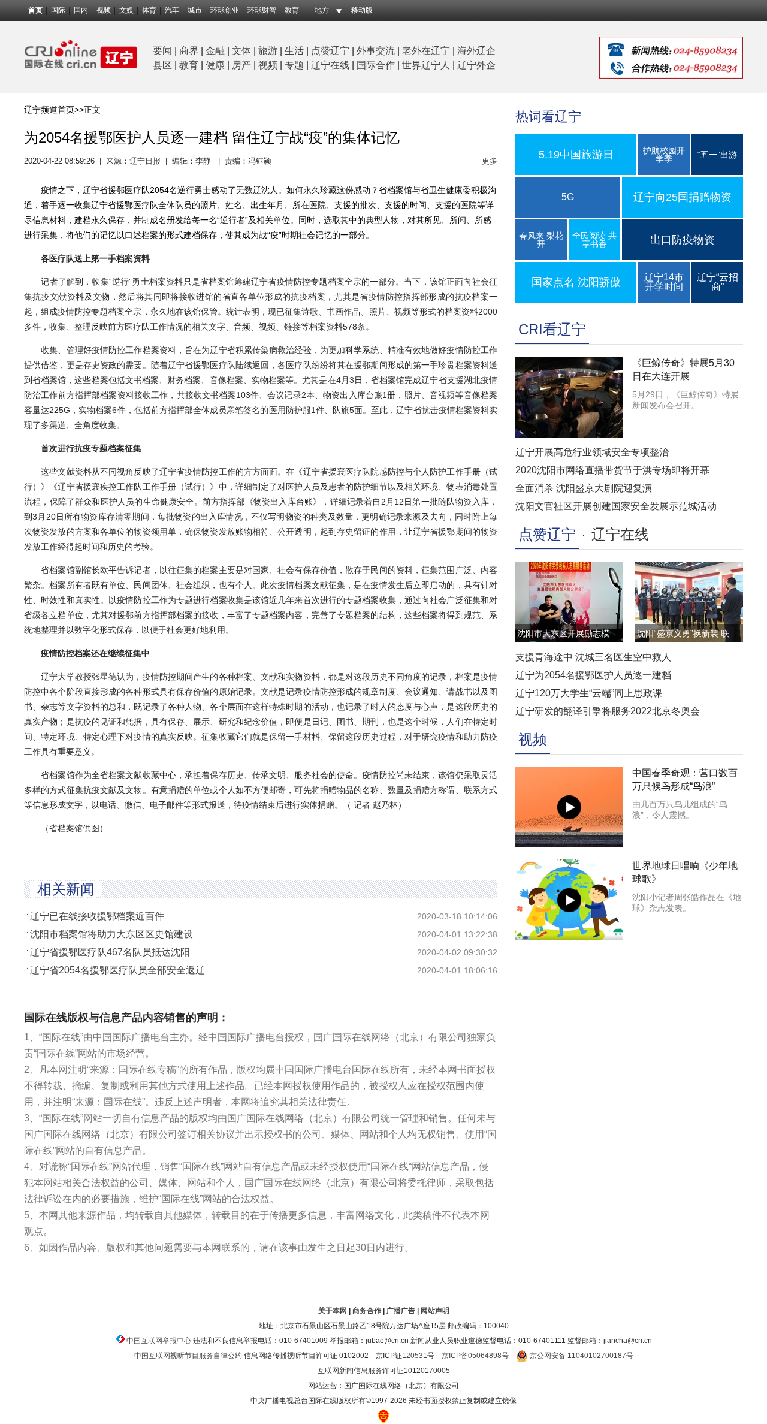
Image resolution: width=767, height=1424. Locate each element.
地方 (322, 10)
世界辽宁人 (426, 65)
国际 (58, 10)
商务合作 (366, 1311)
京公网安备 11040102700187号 (580, 1355)
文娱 (126, 10)
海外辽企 (476, 51)
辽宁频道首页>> (54, 109)
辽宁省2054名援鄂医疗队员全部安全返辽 (117, 970)
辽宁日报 (145, 160)
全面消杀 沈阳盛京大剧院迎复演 (583, 488)
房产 (241, 65)
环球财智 (261, 10)
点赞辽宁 (330, 51)
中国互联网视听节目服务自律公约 (188, 1355)
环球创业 (224, 10)
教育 (292, 10)
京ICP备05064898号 (475, 1355)
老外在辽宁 (426, 51)
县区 (162, 65)
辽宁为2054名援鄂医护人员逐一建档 (593, 675)
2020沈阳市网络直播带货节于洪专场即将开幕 (612, 470)
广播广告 (400, 1311)
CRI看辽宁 (552, 329)
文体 (241, 51)
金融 (215, 51)
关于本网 (332, 1311)
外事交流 (376, 51)
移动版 (362, 10)
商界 (188, 51)
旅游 (267, 51)
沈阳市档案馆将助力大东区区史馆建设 (111, 934)
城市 (195, 10)
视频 (103, 10)
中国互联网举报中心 (158, 1340)
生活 (294, 51)
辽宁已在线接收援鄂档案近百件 (97, 916)
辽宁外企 (476, 65)
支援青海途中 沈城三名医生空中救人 (593, 657)
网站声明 (435, 1311)
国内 (81, 10)
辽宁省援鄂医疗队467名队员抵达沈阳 (110, 952)
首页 (35, 10)
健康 (215, 65)
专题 (294, 65)
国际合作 (376, 65)
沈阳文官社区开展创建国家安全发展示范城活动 (616, 506)
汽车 (172, 10)
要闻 (162, 51)
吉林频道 (81, 54)
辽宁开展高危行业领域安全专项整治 (592, 452)
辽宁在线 (330, 65)
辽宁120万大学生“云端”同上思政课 (588, 693)
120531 (414, 1355)
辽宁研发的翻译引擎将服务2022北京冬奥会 (607, 711)
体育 (149, 10)
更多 (489, 160)
